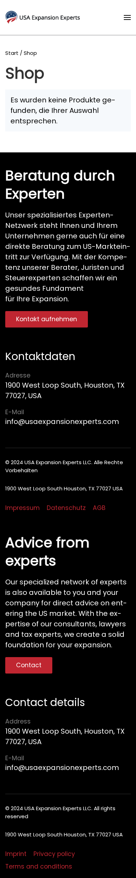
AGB (99, 508)
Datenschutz (66, 508)
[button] (127, 17)
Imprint (16, 854)
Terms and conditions (38, 866)
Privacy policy (54, 854)
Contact (28, 665)
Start (11, 53)
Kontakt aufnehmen (46, 319)
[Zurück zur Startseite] (45, 17)
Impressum (22, 508)
